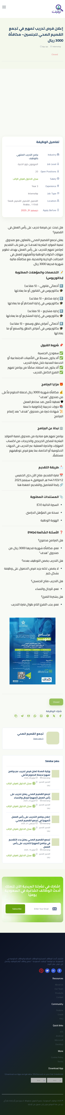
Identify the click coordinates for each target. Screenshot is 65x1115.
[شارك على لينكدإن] (41, 715)
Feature (59, 1010)
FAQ (61, 1019)
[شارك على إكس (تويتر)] (53, 715)
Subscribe (16, 909)
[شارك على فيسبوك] (60, 715)
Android (59, 1036)
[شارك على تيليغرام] (22, 715)
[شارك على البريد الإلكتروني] (28, 715)
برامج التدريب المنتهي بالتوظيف (27, 156)
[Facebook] (59, 970)
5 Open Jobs (38, 738)
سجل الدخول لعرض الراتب (25, 179)
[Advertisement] (32, 102)
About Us (59, 985)
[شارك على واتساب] (34, 715)
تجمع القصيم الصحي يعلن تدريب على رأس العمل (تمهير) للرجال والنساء (30, 796)
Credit (60, 1014)
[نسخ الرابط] (15, 716)
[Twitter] (47, 970)
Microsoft (59, 1040)
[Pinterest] (41, 970)
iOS (61, 1032)
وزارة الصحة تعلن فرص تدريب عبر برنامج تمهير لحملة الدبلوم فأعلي (29, 773)
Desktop (59, 1044)
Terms (60, 1061)
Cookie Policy (57, 1057)
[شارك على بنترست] (47, 715)
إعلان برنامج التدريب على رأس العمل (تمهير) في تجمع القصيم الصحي (30, 819)
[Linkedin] (53, 970)
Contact (59, 997)
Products (59, 993)
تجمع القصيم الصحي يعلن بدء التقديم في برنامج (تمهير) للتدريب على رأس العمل (29, 843)
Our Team (59, 989)
